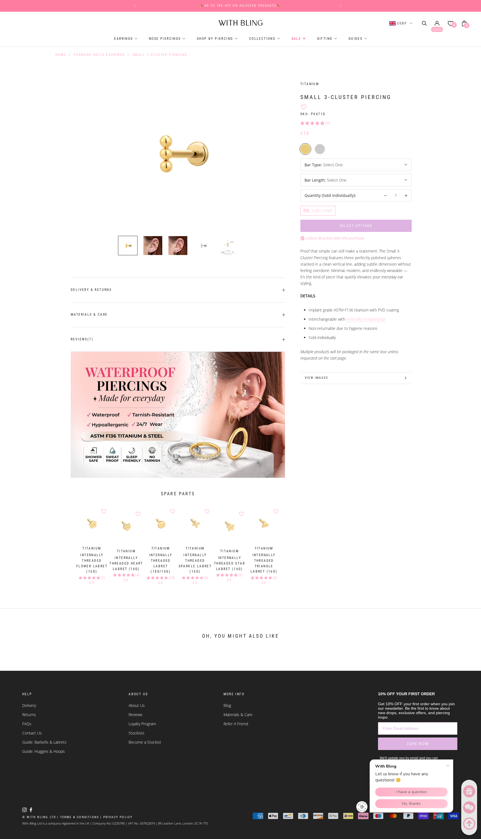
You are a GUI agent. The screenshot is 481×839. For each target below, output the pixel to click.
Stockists (136, 733)
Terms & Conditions (78, 817)
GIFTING (325, 39)
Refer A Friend (236, 723)
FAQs (26, 723)
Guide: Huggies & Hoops (43, 751)
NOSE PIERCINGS (165, 39)
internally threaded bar (366, 319)
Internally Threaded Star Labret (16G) (229, 563)
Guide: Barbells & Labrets (44, 742)
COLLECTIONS (263, 39)
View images (316, 378)
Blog (227, 705)
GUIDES (356, 39)
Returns (29, 714)
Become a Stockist (145, 742)
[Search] (424, 22)
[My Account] (437, 23)
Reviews (136, 714)
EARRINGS (124, 39)
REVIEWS (82, 339)
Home (60, 55)
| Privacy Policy (116, 817)
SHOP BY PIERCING (216, 39)
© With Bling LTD (39, 817)
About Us (137, 705)
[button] (312, 122)
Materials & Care (89, 314)
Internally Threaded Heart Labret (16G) (126, 563)
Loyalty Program (142, 723)
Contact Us (32, 733)
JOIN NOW (417, 744)
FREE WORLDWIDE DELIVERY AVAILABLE (240, 6)
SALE (297, 39)
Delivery (29, 705)
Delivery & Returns (91, 290)
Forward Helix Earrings (99, 55)
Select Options (356, 226)
